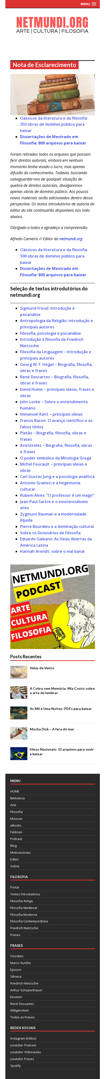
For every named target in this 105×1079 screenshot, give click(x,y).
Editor (14, 859)
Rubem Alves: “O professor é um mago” (57, 495)
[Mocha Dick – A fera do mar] (18, 737)
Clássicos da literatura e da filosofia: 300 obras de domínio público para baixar (54, 256)
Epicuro (15, 969)
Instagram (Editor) (23, 1038)
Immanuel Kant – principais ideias (51, 414)
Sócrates (16, 956)
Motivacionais (20, 852)
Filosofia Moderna (23, 914)
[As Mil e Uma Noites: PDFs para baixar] (18, 716)
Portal (14, 887)
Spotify (15, 1065)
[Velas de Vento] (18, 676)
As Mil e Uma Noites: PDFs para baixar (61, 709)
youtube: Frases (22, 1059)
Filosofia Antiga (21, 901)
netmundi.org (70, 238)
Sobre (14, 866)
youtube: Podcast (23, 1045)
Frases (15, 935)
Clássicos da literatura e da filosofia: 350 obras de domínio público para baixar (54, 124)
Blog (13, 845)
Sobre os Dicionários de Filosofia (50, 532)
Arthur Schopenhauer (26, 990)
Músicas (16, 818)
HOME (14, 791)
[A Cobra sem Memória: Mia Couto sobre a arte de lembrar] (18, 696)
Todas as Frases (22, 1017)
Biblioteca (17, 798)
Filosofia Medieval (23, 908)
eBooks (15, 825)
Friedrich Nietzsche (24, 928)
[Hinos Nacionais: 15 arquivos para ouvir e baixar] (18, 757)
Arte (13, 805)
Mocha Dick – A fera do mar (52, 729)
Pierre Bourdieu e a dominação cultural (57, 526)
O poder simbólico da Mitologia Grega (55, 458)
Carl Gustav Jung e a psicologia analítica (57, 476)
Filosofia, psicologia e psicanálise (50, 333)
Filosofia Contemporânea (29, 921)
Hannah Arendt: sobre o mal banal (52, 551)
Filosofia (16, 812)
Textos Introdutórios (25, 894)
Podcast (16, 839)
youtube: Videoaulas (25, 1052)
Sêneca (15, 976)
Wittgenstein (19, 1010)
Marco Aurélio (20, 963)
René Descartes (22, 1004)
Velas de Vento (42, 668)
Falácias (16, 832)
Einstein (16, 997)
